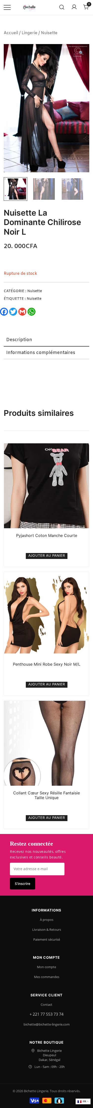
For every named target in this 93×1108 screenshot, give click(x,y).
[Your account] (74, 7)
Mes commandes (46, 977)
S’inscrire (22, 883)
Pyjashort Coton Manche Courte (46, 535)
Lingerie (29, 33)
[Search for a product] (62, 7)
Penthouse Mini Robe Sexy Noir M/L (46, 664)
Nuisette (49, 33)
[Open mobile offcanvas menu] (7, 7)
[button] (81, 53)
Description (19, 340)
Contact (46, 1004)
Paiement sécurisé (46, 939)
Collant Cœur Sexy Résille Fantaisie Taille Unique (46, 795)
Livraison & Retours (46, 929)
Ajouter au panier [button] (46, 556)
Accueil (11, 33)
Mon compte (46, 967)
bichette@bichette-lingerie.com (47, 1024)
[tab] (46, 340)
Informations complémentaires (40, 353)
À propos (46, 919)
